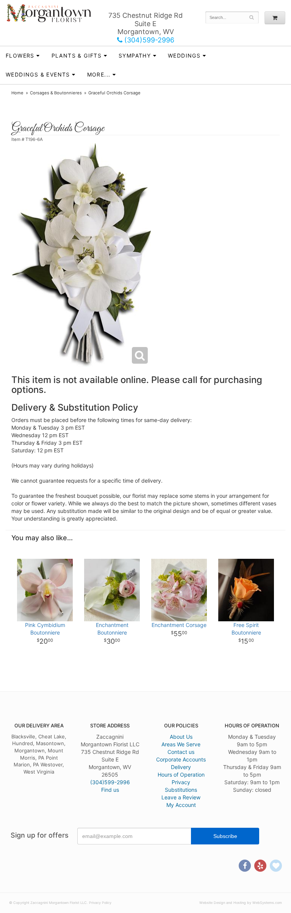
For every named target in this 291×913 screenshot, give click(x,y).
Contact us (180, 752)
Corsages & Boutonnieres (56, 92)
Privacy (181, 782)
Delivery (181, 767)
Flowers (20, 55)
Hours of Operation (181, 774)
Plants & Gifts (77, 55)
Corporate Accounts (181, 759)
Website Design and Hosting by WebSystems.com (240, 902)
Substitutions (181, 789)
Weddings (184, 55)
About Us (181, 736)
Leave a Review (180, 797)
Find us (110, 789)
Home (17, 92)
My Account (181, 805)
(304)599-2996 (148, 40)
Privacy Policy (100, 902)
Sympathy (135, 55)
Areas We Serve (180, 744)
